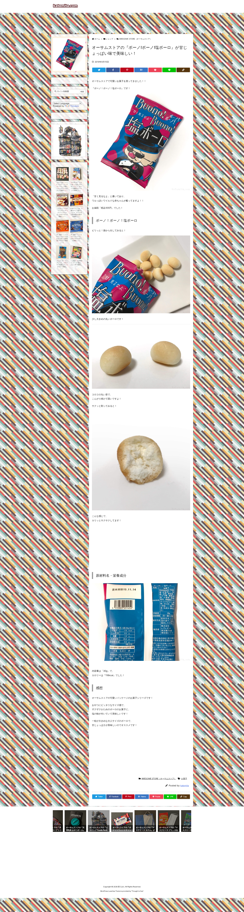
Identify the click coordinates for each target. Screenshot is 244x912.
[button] (57, 137)
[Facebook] (113, 70)
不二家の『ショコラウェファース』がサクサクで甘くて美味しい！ (76, 237)
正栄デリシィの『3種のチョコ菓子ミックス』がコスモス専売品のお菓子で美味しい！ (76, 212)
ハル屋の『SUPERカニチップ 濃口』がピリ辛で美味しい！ (76, 264)
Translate (74, 106)
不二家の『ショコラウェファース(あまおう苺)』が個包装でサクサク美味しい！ (62, 238)
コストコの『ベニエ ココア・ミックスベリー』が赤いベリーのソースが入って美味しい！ (62, 186)
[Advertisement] (122, 22)
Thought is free (137, 891)
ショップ (109, 39)
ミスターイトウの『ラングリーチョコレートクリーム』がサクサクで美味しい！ (62, 212)
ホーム (97, 39)
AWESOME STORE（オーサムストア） (135, 39)
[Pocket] (155, 70)
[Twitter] (99, 70)
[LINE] (169, 70)
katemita (184, 785)
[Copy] (183, 70)
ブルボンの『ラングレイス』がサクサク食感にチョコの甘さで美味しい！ (62, 265)
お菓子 (184, 778)
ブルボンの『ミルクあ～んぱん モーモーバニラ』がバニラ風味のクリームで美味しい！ (76, 186)
